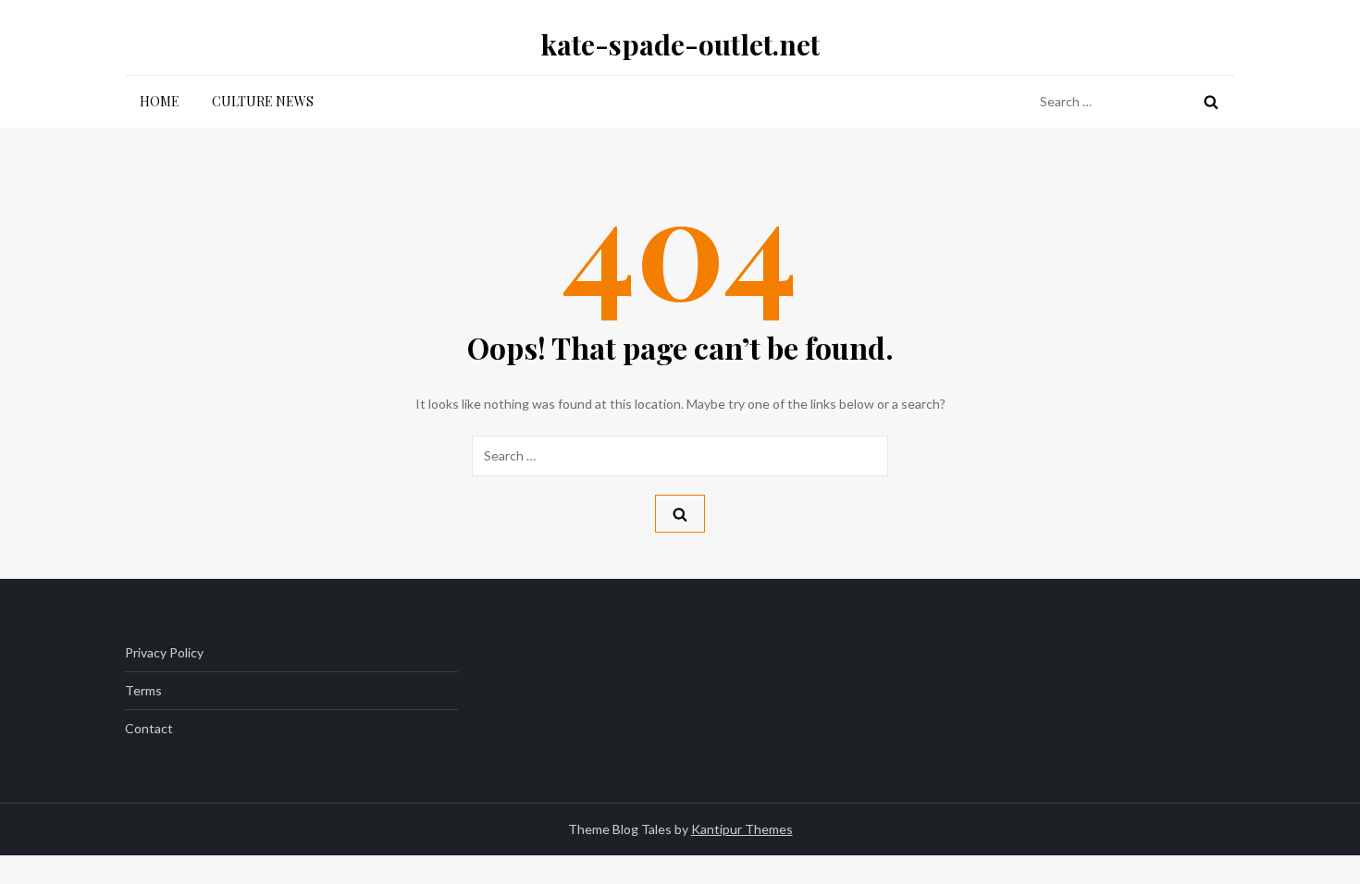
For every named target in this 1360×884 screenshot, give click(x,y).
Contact (149, 728)
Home (159, 101)
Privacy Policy (164, 652)
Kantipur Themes (742, 829)
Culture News (263, 101)
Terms (143, 690)
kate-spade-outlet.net (680, 44)
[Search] (1211, 102)
